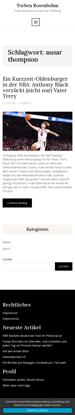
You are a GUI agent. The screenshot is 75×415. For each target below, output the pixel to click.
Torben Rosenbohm (37, 5)
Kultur (7, 242)
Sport (6, 249)
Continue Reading (17, 203)
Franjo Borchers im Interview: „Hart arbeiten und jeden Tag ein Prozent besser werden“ (34, 343)
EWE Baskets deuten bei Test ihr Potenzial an (32, 336)
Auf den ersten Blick (16, 351)
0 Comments (24, 102)
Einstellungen (37, 410)
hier (27, 385)
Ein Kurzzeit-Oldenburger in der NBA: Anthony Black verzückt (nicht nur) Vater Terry (35, 87)
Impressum (10, 313)
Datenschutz (11, 319)
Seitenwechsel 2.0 (14, 357)
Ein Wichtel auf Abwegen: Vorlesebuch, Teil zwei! (34, 363)
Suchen (7, 259)
